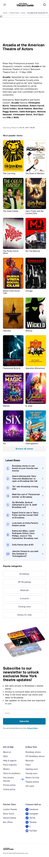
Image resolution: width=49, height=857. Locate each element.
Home (5, 13)
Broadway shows (33, 752)
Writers (6, 769)
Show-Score (8, 814)
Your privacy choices (8, 779)
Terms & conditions (11, 773)
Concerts (24, 598)
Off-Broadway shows (35, 756)
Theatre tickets (32, 782)
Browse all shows (24, 449)
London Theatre (10, 809)
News (23, 13)
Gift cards (30, 786)
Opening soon (32, 769)
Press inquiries (10, 765)
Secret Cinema (9, 818)
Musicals (24, 590)
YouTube (33, 830)
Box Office (8, 822)
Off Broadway (24, 582)
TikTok (32, 818)
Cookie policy (9, 789)
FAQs (5, 756)
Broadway (24, 574)
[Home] (25, 5)
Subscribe (24, 721)
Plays (28, 765)
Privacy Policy (32, 728)
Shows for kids (24, 615)
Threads (33, 822)
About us (7, 752)
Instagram (33, 814)
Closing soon (24, 606)
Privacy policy (9, 785)
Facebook (33, 809)
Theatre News (14, 13)
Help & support (9, 760)
